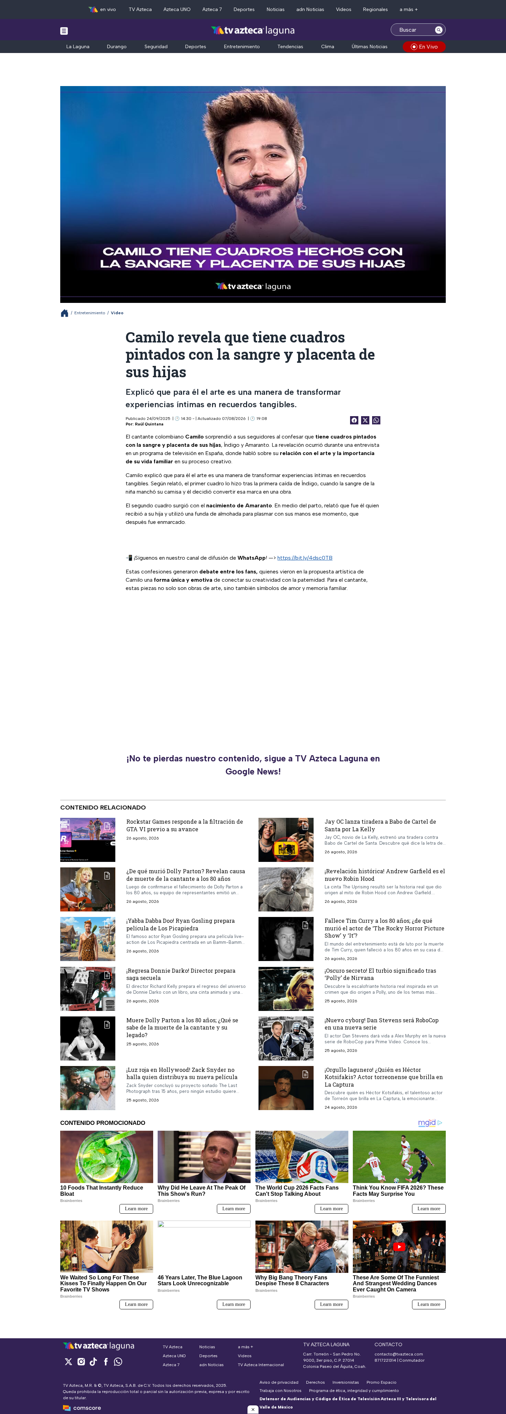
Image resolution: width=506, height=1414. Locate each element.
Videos (343, 9)
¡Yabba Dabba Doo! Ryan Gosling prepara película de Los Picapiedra (180, 924)
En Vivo (428, 46)
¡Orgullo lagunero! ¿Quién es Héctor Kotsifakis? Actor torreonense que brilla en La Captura (384, 1077)
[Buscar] (439, 29)
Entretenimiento (242, 47)
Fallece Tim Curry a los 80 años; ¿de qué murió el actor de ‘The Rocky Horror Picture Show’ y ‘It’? (384, 928)
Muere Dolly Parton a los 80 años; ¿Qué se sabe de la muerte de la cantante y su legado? (182, 1027)
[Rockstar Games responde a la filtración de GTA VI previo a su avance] (87, 840)
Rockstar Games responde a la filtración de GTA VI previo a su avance (184, 825)
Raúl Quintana (149, 424)
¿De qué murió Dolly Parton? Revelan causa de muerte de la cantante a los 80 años (185, 874)
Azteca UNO (177, 9)
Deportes (244, 9)
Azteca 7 (212, 9)
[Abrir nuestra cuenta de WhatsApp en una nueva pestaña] (118, 1361)
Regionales (375, 9)
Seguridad (156, 47)
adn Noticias (310, 9)
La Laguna (77, 47)
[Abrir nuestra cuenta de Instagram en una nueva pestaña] (81, 1361)
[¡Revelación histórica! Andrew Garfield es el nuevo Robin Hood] (286, 889)
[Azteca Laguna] (253, 30)
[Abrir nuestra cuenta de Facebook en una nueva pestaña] (106, 1361)
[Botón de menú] (64, 31)
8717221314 (385, 1360)
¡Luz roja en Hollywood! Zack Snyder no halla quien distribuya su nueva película (182, 1073)
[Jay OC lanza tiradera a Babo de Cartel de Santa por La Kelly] (286, 840)
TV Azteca (140, 9)
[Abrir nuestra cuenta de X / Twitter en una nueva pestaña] (68, 1361)
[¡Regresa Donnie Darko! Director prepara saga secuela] (87, 989)
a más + (409, 9)
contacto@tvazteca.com (399, 1354)
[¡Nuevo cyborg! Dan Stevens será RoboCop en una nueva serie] (286, 1038)
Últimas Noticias (370, 47)
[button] (253, 1409)
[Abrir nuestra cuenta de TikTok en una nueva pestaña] (93, 1361)
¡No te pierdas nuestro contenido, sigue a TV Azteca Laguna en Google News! (253, 765)
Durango (117, 47)
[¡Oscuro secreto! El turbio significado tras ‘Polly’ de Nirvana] (286, 989)
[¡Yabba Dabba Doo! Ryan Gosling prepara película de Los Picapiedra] (87, 939)
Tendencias (290, 47)
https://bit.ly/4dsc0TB (305, 558)
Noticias (276, 9)
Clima (327, 47)
